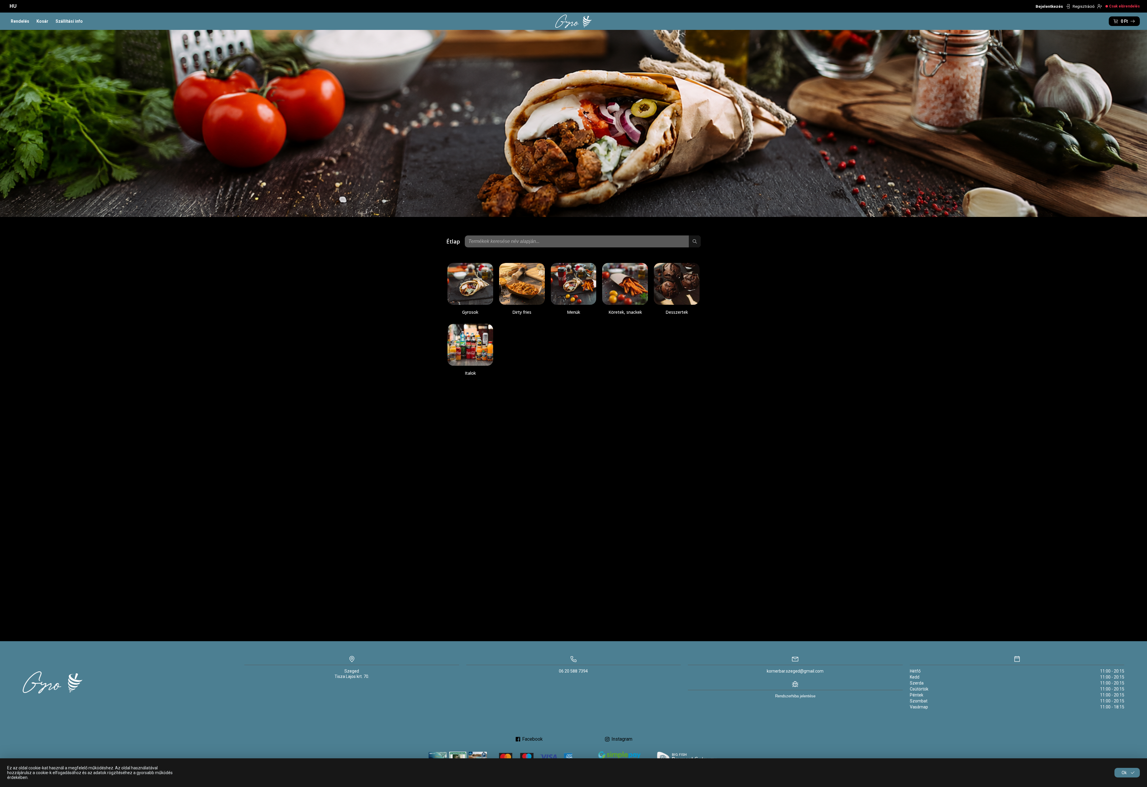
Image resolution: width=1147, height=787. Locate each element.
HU (13, 6)
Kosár (42, 21)
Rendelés (20, 21)
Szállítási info (69, 21)
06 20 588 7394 (573, 671)
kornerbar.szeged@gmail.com (795, 671)
